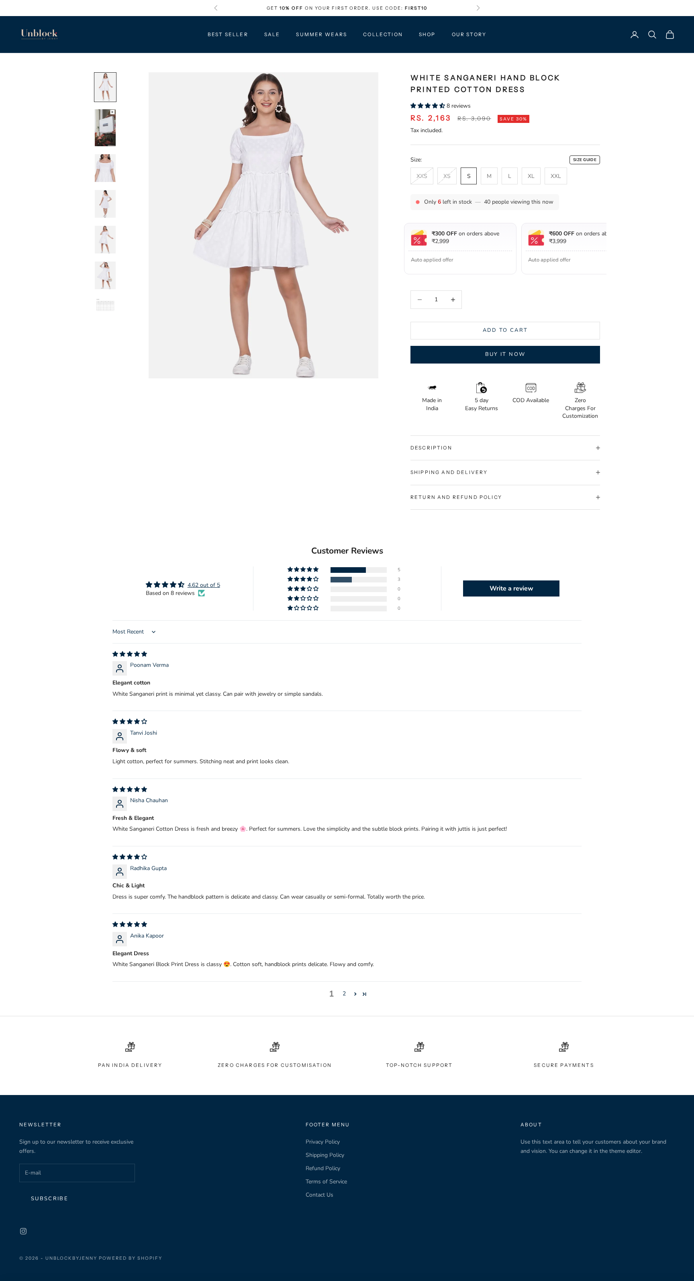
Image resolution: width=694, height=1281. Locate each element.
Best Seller (228, 34)
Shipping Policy (325, 1155)
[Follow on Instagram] (23, 1231)
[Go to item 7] (105, 305)
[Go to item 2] (105, 127)
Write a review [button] (511, 588)
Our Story (469, 34)
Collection (383, 34)
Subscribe (49, 1198)
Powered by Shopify (131, 1258)
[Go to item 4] (105, 204)
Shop (427, 34)
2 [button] (344, 993)
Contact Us (319, 1195)
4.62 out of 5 (204, 585)
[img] (129, 654)
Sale (272, 34)
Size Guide (584, 160)
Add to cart (505, 330)
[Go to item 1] (105, 87)
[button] (428, 106)
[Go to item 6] (105, 275)
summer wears (321, 34)
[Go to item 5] (105, 239)
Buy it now (505, 354)
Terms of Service (326, 1181)
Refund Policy (323, 1168)
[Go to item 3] (105, 167)
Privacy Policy (323, 1142)
